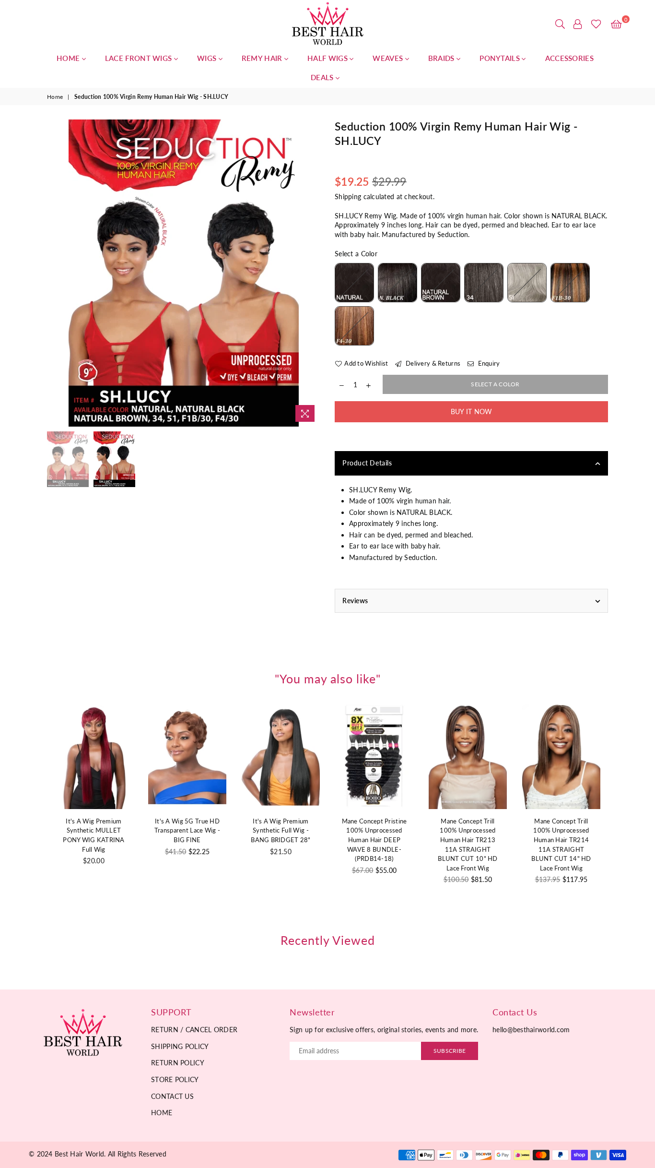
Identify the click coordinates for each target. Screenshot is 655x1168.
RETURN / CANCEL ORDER (194, 1029)
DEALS (323, 77)
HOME (69, 58)
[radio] (354, 282)
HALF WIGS (328, 58)
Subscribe (449, 1050)
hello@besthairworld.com (531, 1029)
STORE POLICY (175, 1079)
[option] (183, 273)
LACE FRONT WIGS (139, 58)
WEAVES (389, 58)
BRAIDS (442, 58)
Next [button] (312, 272)
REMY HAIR (263, 58)
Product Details (367, 463)
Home (55, 96)
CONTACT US (172, 1096)
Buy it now (471, 411)
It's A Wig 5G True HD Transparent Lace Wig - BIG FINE (187, 830)
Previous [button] (55, 272)
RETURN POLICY (177, 1063)
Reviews (355, 600)
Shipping (348, 196)
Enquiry (488, 363)
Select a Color (356, 254)
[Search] (560, 24)
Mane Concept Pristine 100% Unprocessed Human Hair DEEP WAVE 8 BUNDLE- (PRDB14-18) (374, 839)
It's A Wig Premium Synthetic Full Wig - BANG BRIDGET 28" (280, 830)
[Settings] (577, 24)
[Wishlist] (596, 24)
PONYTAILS (501, 58)
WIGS (208, 58)
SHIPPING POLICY (180, 1046)
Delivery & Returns (432, 363)
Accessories (569, 58)
